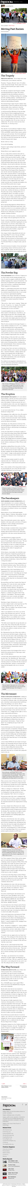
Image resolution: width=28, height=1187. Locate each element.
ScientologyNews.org (8, 1133)
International (16, 1)
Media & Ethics (6, 1152)
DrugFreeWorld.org (7, 1137)
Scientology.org (6, 1131)
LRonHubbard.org (7, 1129)
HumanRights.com (7, 1138)
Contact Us (5, 1154)
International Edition (8, 1149)
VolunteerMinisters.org (8, 1144)
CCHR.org (5, 1142)
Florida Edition (6, 1150)
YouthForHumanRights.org (9, 1140)
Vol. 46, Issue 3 (4, 25)
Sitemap (5, 1156)
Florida (21, 1)
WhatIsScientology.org (8, 1135)
